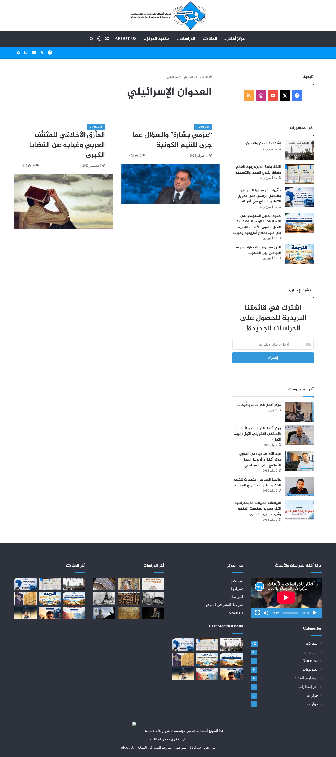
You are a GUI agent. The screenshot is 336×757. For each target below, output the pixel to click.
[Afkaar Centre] (168, 15)
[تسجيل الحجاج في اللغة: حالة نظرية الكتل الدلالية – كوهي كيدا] (129, 613)
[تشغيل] (314, 612)
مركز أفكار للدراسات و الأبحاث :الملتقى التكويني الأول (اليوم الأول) (257, 434)
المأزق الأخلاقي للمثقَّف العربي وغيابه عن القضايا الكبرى (67, 145)
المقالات (210, 39)
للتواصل (236, 597)
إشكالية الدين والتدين (263, 143)
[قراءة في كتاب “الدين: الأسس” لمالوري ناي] (104, 613)
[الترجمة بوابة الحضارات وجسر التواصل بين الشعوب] (299, 254)
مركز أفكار (236, 39)
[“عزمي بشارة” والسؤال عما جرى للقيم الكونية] (170, 184)
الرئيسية (202, 77)
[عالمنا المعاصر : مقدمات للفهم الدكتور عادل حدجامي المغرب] (299, 486)
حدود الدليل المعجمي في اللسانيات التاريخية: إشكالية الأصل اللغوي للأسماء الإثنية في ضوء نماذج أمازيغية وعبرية (257, 224)
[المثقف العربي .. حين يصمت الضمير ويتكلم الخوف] (231, 674)
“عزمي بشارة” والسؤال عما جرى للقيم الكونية (172, 140)
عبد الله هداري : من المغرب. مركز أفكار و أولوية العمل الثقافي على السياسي (259, 459)
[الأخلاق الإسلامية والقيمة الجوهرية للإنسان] (104, 584)
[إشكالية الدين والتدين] (299, 150)
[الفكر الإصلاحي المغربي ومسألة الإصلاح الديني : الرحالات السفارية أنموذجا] (104, 598)
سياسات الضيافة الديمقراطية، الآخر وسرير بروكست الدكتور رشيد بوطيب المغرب (257, 508)
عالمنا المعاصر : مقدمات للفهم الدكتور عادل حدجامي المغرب (257, 482)
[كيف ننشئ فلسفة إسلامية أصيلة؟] (153, 613)
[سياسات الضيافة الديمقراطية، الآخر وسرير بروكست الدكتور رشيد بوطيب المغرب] (299, 510)
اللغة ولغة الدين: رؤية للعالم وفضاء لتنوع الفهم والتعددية (258, 170)
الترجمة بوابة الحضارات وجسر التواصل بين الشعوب (257, 250)
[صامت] (266, 612)
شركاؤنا (237, 589)
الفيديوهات (310, 669)
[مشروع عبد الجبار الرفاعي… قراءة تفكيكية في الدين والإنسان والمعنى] (183, 674)
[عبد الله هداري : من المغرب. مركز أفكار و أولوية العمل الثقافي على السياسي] (299, 461)
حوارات (312, 695)
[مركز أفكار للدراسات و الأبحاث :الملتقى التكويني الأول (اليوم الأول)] (299, 435)
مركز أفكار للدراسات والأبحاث (259, 405)
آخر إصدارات (308, 687)
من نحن (236, 580)
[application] (286, 598)
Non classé (310, 661)
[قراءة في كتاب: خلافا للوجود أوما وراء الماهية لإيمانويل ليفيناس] (153, 598)
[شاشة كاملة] (257, 612)
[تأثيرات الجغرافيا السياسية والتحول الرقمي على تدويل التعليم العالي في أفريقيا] (299, 197)
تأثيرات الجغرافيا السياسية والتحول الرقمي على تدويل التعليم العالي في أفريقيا (259, 196)
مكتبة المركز (158, 39)
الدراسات (187, 39)
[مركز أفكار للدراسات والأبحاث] (299, 412)
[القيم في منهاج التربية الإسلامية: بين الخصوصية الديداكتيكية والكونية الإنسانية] (129, 584)
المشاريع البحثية (306, 678)
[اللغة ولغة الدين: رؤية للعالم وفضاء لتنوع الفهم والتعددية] (299, 174)
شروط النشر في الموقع (224, 605)
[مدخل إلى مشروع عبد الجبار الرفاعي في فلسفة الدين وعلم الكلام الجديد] (183, 659)
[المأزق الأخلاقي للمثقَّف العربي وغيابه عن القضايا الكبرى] (63, 201)
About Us (125, 39)
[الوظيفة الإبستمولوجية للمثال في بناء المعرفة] (129, 598)
